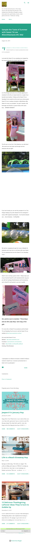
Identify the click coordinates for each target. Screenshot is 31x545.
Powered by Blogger (16, 540)
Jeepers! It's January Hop (13, 412)
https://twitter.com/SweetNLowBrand (14, 343)
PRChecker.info (21, 533)
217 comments (10, 523)
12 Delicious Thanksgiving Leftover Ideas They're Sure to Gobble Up (15, 504)
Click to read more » (23, 429)
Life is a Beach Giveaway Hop (15, 457)
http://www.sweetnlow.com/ (13, 339)
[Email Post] (3, 367)
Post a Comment (7, 379)
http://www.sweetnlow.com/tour (14, 333)
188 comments (10, 429)
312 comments (10, 474)
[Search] (25, 3)
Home (3, 19)
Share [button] (25, 367)
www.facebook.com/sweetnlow (14, 341)
